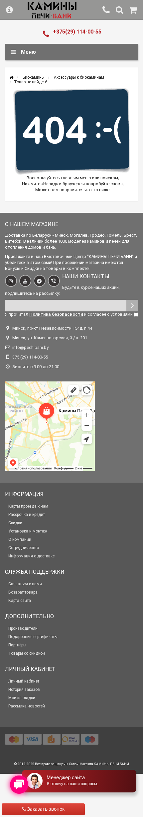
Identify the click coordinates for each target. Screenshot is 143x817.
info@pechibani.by (30, 347)
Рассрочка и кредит (26, 514)
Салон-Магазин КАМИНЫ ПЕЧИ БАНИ (99, 764)
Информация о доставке (31, 556)
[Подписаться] (132, 305)
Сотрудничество (23, 547)
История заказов (24, 689)
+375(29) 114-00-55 (77, 32)
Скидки (15, 523)
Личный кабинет (23, 681)
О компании (19, 539)
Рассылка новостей (26, 706)
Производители (23, 628)
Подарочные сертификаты (33, 636)
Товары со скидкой (26, 653)
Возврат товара (23, 592)
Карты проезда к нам (28, 506)
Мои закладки (21, 697)
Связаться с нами (25, 584)
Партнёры (17, 645)
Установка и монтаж (27, 531)
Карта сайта (19, 600)
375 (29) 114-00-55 (30, 357)
